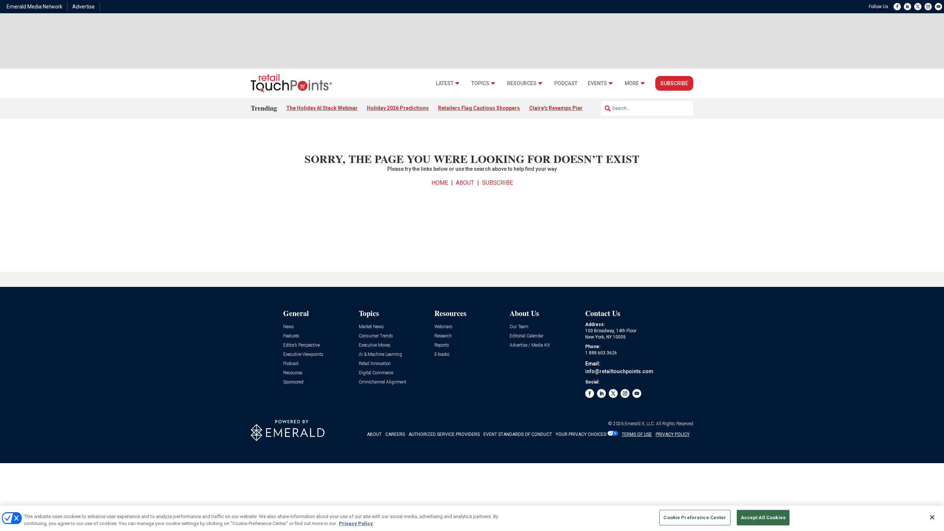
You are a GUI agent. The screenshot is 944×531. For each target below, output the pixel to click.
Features (291, 336)
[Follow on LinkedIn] (907, 6)
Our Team (519, 326)
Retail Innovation (375, 363)
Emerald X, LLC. (640, 423)
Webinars (443, 326)
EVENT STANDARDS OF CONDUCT (517, 434)
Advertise (83, 6)
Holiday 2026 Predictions (398, 108)
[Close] (932, 517)
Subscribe (674, 83)
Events (597, 83)
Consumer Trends (376, 336)
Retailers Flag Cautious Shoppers (479, 108)
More (632, 83)
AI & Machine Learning (380, 354)
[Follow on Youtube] (938, 6)
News (288, 326)
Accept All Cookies (763, 517)
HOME (439, 182)
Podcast (565, 83)
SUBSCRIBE (497, 182)
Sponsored (293, 382)
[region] (472, 518)
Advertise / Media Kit (530, 345)
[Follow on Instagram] (928, 6)
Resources (522, 83)
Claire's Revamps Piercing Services (572, 108)
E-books (442, 354)
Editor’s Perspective (301, 345)
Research (443, 336)
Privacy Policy (356, 523)
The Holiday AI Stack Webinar (322, 108)
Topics (480, 83)
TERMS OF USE (637, 434)
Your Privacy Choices (581, 434)
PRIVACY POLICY (673, 434)
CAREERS (395, 434)
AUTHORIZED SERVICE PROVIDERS (444, 434)
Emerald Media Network (34, 6)
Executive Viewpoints (303, 354)
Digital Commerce (376, 373)
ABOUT (465, 182)
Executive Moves (375, 345)
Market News (371, 326)
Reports (441, 345)
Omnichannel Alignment (382, 382)
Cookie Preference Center (694, 517)
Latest (445, 83)
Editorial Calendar (527, 336)
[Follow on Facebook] (897, 6)
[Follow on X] (918, 6)
